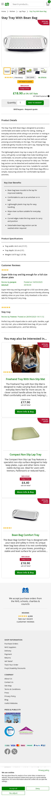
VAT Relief (8, 661)
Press (6, 692)
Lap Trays (22, 11)
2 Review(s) (18, 77)
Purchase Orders (11, 643)
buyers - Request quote (25, 109)
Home (3, 11)
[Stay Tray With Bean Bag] (7, 71)
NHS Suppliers (10, 647)
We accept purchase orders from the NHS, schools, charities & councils (25, 601)
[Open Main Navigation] (2, 4)
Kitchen (12, 11)
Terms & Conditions (12, 689)
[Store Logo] (7, 5)
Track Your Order (11, 665)
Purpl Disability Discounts (14, 668)
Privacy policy (43, 770)
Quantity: (11, 102)
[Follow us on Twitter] (14, 754)
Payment (8, 654)
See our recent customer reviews (25, 620)
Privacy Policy (10, 696)
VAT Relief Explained (40, 96)
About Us (8, 678)
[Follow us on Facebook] (7, 754)
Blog (6, 699)
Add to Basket (35, 102)
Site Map (8, 685)
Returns (7, 657)
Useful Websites (11, 703)
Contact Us (8, 682)
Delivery (7, 650)
